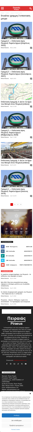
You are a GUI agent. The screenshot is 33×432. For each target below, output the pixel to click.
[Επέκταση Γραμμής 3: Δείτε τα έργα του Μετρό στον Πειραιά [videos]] (16, 91)
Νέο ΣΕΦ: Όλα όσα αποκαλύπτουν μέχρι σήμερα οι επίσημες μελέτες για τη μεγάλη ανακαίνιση (15, 284)
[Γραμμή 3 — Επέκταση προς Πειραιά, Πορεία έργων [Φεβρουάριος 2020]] (16, 120)
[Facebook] (7, 364)
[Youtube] (26, 364)
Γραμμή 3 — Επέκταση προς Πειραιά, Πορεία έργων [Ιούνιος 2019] (14, 191)
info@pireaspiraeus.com (20, 360)
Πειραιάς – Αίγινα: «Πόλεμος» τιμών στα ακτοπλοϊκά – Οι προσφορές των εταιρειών (15, 301)
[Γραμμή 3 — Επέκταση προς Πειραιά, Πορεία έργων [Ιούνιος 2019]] (16, 178)
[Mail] (15, 364)
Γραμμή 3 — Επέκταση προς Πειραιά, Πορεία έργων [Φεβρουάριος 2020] (13, 132)
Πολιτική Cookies (15, 429)
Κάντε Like (29, 246)
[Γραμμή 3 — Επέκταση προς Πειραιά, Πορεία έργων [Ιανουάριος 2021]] (16, 61)
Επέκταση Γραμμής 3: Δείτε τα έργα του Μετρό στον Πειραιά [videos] (16, 103)
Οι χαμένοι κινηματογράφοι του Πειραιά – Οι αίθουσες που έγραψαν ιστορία (16, 275)
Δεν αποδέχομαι (16, 420)
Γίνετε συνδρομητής (26, 265)
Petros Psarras (5, 47)
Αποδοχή (16, 415)
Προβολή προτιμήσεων (16, 425)
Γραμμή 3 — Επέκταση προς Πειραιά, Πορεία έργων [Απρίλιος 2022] (15, 43)
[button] (30, 393)
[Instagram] (11, 364)
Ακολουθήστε (28, 251)
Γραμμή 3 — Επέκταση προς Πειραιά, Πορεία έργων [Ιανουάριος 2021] (16, 74)
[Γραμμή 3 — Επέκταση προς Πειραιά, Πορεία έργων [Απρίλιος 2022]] (16, 30)
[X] (22, 364)
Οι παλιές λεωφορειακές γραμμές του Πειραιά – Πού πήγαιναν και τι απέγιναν (16, 293)
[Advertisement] (16, 3)
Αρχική (2, 13)
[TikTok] (18, 364)
